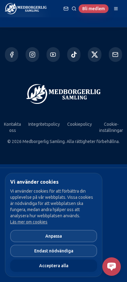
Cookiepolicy (79, 124)
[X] (94, 54)
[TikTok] (73, 54)
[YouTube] (53, 54)
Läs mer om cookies (28, 221)
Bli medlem (93, 8)
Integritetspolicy (44, 124)
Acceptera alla (53, 265)
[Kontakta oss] (115, 54)
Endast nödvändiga (53, 250)
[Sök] (74, 8)
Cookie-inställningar (111, 127)
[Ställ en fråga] (66, 8)
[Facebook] (11, 54)
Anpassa (53, 236)
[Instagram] (32, 54)
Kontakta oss (12, 127)
